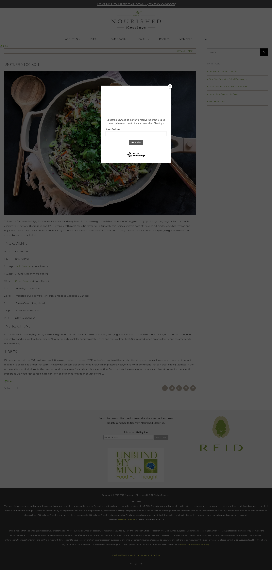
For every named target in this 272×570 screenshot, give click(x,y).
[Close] (170, 86)
